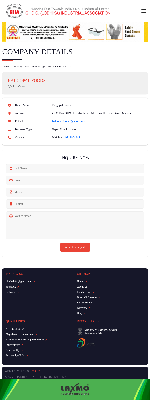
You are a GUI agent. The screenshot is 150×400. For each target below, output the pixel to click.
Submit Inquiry (73, 247)
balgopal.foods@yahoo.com (68, 121)
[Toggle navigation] (143, 11)
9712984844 (72, 137)
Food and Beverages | (36, 66)
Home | (7, 66)
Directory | (18, 66)
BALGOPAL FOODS (59, 66)
